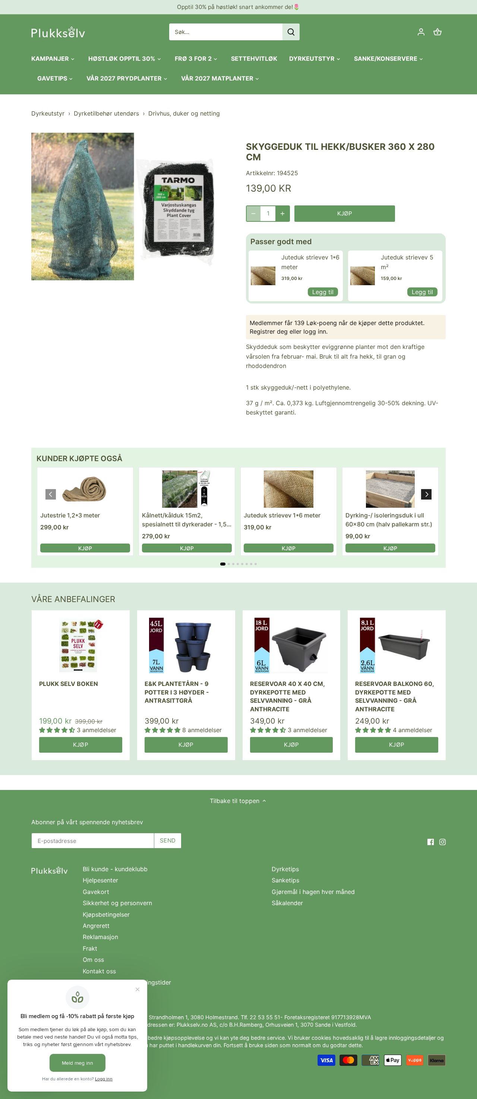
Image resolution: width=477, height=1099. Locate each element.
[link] (263, 276)
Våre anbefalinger (73, 599)
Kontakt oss (99, 971)
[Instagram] (442, 841)
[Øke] (282, 213)
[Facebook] (430, 841)
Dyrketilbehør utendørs (106, 113)
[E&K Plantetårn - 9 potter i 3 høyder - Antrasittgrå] (186, 645)
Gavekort (96, 891)
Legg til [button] (323, 292)
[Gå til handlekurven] (437, 32)
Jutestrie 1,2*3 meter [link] (70, 515)
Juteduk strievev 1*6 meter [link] (310, 262)
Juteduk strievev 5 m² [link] (407, 262)
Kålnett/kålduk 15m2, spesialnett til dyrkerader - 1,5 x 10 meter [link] (184, 520)
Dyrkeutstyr (47, 113)
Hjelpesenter (100, 880)
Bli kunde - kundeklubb (115, 869)
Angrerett (96, 925)
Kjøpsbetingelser (106, 914)
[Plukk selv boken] (80, 645)
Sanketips (285, 880)
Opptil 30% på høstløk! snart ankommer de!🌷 (238, 6)
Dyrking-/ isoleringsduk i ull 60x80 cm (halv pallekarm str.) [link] (388, 519)
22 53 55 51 (265, 1017)
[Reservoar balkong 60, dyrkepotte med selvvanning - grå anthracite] (396, 645)
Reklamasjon (100, 937)
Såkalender (287, 903)
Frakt (90, 948)
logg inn (314, 331)
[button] (426, 494)
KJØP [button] (85, 548)
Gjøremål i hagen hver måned (313, 891)
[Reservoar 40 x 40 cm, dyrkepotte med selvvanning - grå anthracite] (291, 645)
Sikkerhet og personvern (117, 903)
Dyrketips (285, 869)
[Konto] (421, 32)
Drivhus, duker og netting (184, 113)
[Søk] (291, 31)
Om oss (93, 959)
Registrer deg (269, 331)
